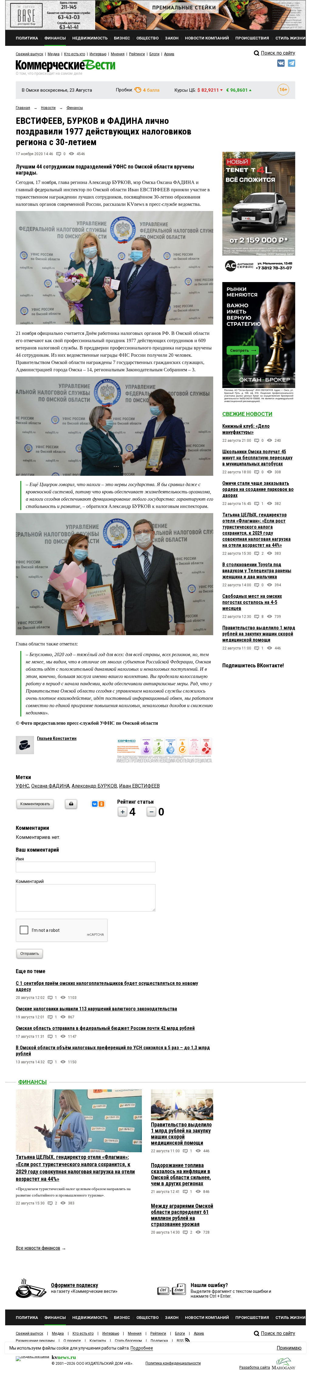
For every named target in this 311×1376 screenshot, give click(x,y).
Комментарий (30, 881)
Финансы (32, 1082)
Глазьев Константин (57, 738)
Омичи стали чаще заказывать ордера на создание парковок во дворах (258, 489)
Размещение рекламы (35, 1341)
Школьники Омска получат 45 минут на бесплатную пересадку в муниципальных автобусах (257, 458)
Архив (169, 54)
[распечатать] (70, 808)
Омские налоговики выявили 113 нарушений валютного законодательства (96, 1009)
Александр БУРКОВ (94, 786)
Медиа (54, 54)
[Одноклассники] (101, 804)
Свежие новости (247, 414)
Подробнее (142, 1348)
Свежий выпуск (29, 54)
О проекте (72, 1341)
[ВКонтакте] (94, 804)
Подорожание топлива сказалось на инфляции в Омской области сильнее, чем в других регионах (181, 1174)
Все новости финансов (38, 1248)
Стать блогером (128, 1341)
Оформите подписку (74, 1285)
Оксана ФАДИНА (50, 786)
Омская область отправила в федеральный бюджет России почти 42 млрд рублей (105, 1028)
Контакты (98, 1341)
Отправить (29, 954)
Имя (20, 859)
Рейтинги (137, 54)
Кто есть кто (74, 54)
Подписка (159, 1341)
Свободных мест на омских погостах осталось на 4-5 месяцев (252, 602)
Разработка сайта (254, 1367)
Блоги (154, 54)
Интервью (98, 54)
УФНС (22, 786)
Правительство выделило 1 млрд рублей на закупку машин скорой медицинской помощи (258, 634)
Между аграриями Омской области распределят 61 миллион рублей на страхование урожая (182, 1215)
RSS (180, 1341)
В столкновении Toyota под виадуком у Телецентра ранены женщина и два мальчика (256, 571)
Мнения (118, 54)
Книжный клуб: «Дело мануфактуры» (246, 429)
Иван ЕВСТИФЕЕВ (139, 786)
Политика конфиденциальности (173, 1363)
